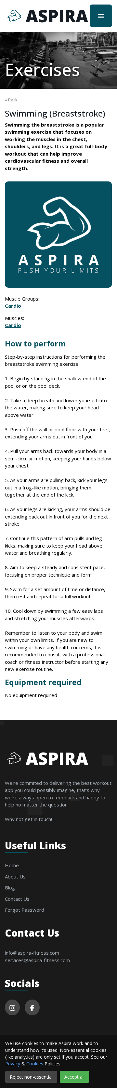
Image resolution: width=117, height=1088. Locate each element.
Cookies (34, 1064)
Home (12, 865)
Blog (10, 887)
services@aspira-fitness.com (37, 960)
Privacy (12, 1064)
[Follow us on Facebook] (32, 1007)
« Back (11, 100)
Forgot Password (24, 910)
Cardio (13, 306)
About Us (15, 876)
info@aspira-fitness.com (32, 952)
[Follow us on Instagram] (12, 1007)
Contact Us (17, 899)
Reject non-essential (31, 1077)
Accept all (74, 1077)
